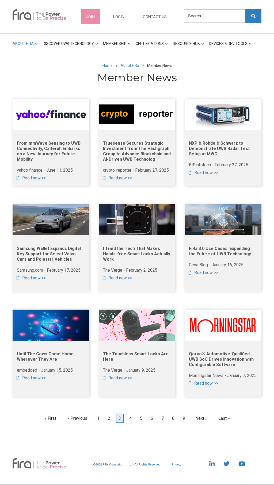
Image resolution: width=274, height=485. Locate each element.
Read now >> (34, 177)
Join (90, 16)
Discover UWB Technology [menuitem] (67, 46)
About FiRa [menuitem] (23, 46)
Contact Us (155, 16)
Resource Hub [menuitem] (185, 46)
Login (118, 16)
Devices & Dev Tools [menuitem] (227, 46)
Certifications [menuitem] (148, 46)
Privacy (176, 464)
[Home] (39, 14)
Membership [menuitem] (113, 46)
